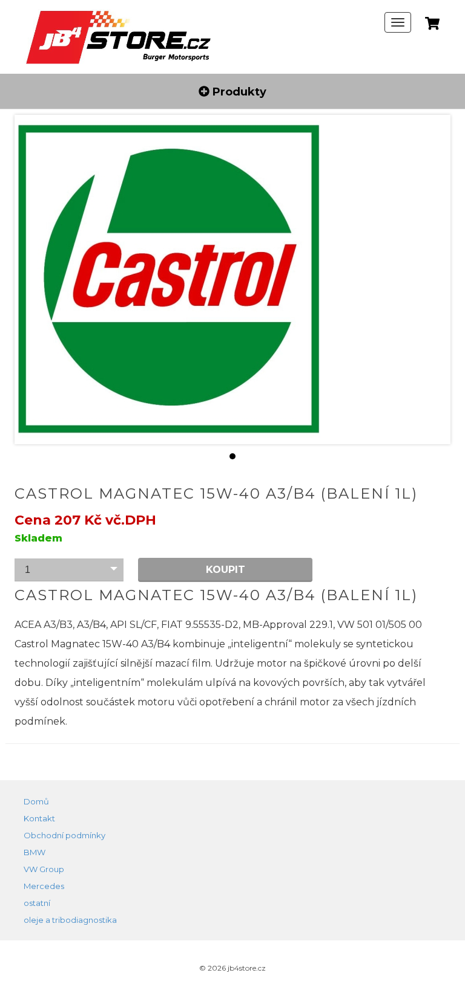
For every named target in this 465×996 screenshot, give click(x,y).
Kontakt (39, 818)
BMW (34, 852)
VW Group (44, 869)
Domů (36, 801)
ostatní (37, 903)
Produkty (237, 91)
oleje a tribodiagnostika (70, 920)
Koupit (225, 569)
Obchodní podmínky (64, 835)
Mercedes (44, 886)
